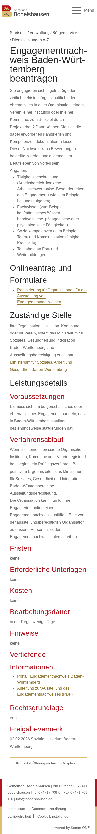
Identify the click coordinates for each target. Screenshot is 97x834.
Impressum (16, 809)
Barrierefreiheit (19, 816)
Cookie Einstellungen (53, 816)
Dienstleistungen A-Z (30, 40)
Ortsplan (68, 763)
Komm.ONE (80, 828)
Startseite (18, 33)
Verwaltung (39, 33)
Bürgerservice (64, 33)
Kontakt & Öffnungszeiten (36, 763)
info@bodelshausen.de (34, 799)
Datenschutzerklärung (49, 809)
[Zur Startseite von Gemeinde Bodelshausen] (25, 18)
